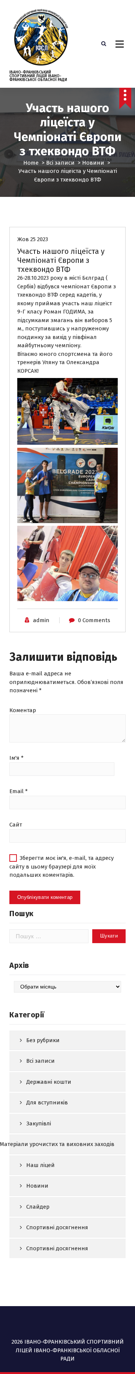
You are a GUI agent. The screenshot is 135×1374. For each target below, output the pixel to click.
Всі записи (60, 162)
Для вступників (47, 1102)
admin (41, 620)
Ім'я (16, 757)
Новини (93, 162)
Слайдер (38, 1206)
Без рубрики (43, 1040)
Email (18, 791)
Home (31, 162)
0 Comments (94, 620)
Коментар (22, 710)
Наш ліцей (40, 1165)
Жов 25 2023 (32, 239)
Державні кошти (48, 1081)
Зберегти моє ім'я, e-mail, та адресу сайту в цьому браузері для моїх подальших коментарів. (61, 866)
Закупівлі (38, 1123)
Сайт (15, 824)
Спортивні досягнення (57, 1227)
